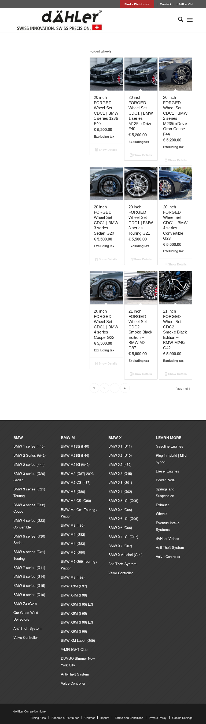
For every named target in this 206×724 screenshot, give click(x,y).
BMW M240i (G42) (75, 464)
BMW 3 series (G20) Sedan (29, 477)
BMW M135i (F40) (75, 446)
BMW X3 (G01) (120, 482)
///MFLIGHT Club (74, 649)
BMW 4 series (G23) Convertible (29, 524)
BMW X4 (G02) (120, 491)
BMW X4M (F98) (74, 595)
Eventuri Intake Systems (167, 526)
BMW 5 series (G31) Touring (29, 555)
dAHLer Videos (167, 538)
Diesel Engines (167, 471)
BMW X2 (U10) (120, 455)
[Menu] (190, 20)
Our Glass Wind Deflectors (25, 616)
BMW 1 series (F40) (29, 446)
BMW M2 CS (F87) (75, 482)
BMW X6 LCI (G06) (123, 518)
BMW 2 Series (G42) (29, 455)
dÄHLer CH (185, 4)
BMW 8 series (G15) (29, 585)
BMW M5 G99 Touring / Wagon (79, 565)
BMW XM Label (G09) (78, 640)
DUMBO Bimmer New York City (78, 661)
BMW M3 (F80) (72, 525)
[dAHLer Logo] (59, 20)
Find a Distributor (136, 4)
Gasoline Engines (169, 446)
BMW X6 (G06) (120, 527)
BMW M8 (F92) (72, 577)
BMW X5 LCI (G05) (123, 500)
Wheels (161, 513)
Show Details (107, 150)
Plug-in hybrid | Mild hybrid (171, 458)
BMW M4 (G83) (73, 543)
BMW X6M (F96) (74, 631)
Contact (165, 4)
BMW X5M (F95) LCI (77, 604)
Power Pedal (165, 479)
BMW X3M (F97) (74, 585)
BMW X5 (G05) (120, 509)
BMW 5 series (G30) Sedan (29, 539)
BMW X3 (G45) (120, 473)
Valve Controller (25, 637)
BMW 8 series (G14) (29, 576)
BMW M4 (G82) (73, 534)
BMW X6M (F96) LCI (77, 622)
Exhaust (162, 504)
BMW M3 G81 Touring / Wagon (79, 513)
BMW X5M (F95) (74, 613)
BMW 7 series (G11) (29, 567)
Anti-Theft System (27, 628)
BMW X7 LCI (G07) (123, 536)
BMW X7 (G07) (120, 545)
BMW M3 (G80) (73, 491)
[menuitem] (137, 4)
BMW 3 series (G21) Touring (29, 492)
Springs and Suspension (165, 492)
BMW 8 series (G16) (29, 594)
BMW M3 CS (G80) (76, 500)
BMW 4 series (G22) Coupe (29, 508)
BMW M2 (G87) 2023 (77, 473)
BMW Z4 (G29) (25, 603)
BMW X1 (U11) (120, 446)
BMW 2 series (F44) (29, 464)
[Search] (178, 20)
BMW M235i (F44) (75, 455)
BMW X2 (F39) (119, 464)
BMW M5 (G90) (73, 552)
